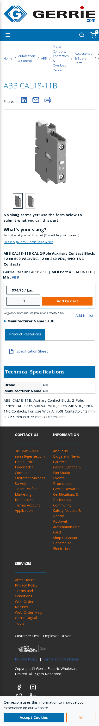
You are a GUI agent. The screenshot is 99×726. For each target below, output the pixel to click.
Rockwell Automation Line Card (66, 526)
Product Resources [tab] (25, 334)
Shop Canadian (65, 537)
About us (60, 450)
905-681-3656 (27, 450)
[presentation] (25, 335)
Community (62, 505)
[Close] (80, 717)
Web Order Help (29, 612)
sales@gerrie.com (30, 456)
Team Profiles (26, 488)
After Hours (25, 579)
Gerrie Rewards (66, 488)
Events (59, 477)
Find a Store (25, 461)
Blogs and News (66, 456)
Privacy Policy (26, 585)
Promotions (63, 483)
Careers (59, 461)
